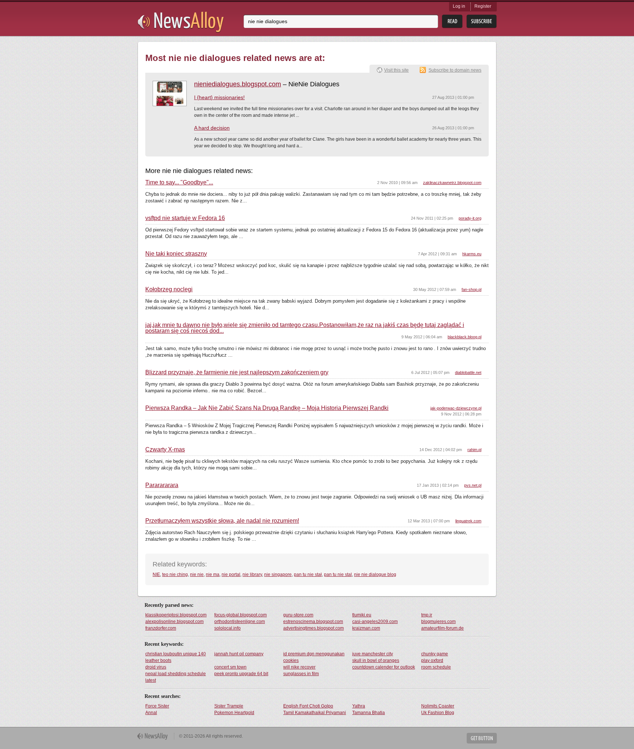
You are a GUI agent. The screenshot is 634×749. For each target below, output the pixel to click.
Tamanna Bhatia (368, 712)
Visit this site (396, 70)
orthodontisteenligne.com (239, 621)
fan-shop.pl (471, 289)
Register (482, 6)
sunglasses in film (301, 673)
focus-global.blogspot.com (240, 614)
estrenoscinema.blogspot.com (313, 621)
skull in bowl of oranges (375, 660)
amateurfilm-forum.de (442, 628)
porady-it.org (470, 218)
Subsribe (481, 21)
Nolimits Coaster (437, 706)
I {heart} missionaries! (219, 97)
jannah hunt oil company (238, 653)
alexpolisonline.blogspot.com (174, 621)
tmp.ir (426, 614)
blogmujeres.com (438, 621)
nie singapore (278, 574)
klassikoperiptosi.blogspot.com (176, 614)
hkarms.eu (471, 254)
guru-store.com (298, 614)
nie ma (212, 574)
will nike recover (299, 667)
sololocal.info (227, 628)
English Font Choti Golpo (308, 706)
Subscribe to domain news (455, 70)
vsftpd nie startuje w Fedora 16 (185, 218)
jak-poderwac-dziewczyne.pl (455, 408)
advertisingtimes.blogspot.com (313, 628)
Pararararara (161, 485)
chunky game (434, 653)
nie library (252, 574)
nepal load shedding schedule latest (175, 677)
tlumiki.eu (361, 614)
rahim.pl (474, 449)
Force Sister (157, 706)
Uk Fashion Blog (437, 712)
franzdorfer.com (160, 628)
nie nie (197, 574)
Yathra (358, 706)
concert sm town (230, 667)
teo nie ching (175, 574)
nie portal (231, 574)
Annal (151, 712)
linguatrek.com (468, 521)
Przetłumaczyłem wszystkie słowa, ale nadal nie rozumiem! (222, 521)
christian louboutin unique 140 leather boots (175, 657)
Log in (459, 6)
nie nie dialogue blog (375, 574)
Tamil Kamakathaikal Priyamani (314, 712)
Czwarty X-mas (165, 450)
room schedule (436, 667)
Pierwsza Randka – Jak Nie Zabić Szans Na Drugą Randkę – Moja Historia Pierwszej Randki (267, 408)
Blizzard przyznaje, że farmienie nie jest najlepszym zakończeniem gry (236, 372)
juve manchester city (372, 653)
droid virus (155, 667)
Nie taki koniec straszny (176, 254)
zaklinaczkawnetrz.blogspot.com (452, 182)
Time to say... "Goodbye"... (179, 183)
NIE (156, 574)
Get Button (482, 738)
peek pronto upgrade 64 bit (241, 673)
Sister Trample (228, 706)
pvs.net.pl (472, 485)
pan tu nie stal (338, 574)
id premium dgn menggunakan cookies (314, 657)
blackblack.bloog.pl (464, 337)
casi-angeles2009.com (375, 621)
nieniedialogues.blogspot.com (237, 84)
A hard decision (212, 128)
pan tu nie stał (308, 574)
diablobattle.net (468, 372)
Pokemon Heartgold (234, 712)
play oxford (432, 660)
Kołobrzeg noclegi (169, 289)
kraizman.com (366, 628)
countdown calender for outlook (383, 667)
